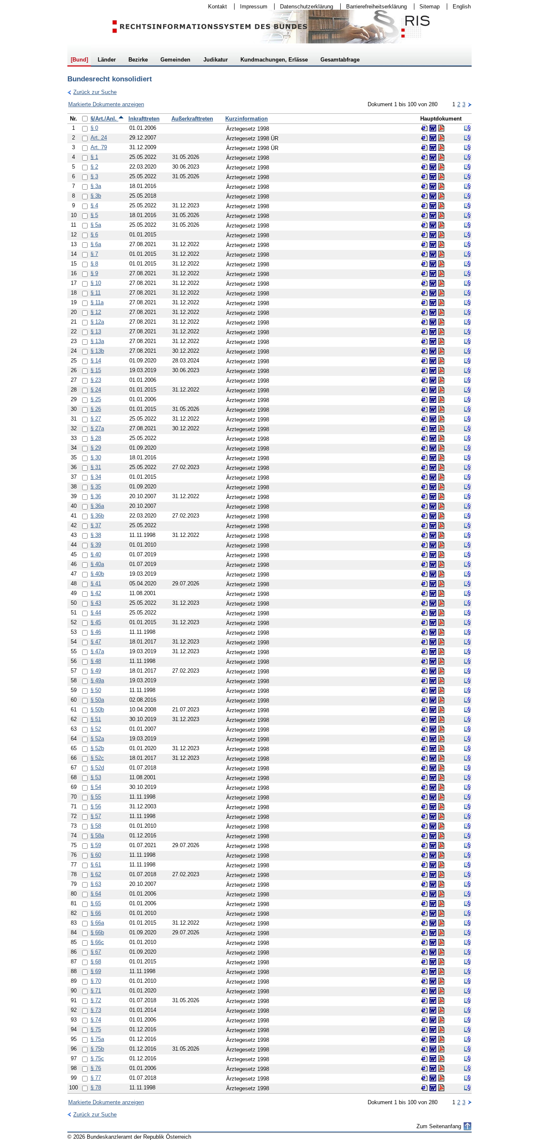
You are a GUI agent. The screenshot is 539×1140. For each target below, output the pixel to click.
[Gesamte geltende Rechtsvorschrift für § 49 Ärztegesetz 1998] (467, 671)
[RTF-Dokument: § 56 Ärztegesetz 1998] (433, 806)
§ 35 (96, 486)
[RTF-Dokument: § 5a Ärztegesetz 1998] (433, 225)
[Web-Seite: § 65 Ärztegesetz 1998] (424, 903)
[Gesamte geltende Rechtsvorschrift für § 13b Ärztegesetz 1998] (467, 351)
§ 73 (96, 1010)
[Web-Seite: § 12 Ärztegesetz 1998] (424, 312)
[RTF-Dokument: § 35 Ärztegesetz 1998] (433, 486)
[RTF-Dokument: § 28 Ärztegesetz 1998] (433, 438)
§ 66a (97, 923)
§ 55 (96, 797)
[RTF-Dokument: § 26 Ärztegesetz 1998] (433, 409)
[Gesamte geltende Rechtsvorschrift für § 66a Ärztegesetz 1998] (467, 923)
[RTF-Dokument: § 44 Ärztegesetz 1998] (433, 612)
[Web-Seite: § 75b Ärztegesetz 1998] (424, 1049)
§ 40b (97, 574)
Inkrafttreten (144, 118)
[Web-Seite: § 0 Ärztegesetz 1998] (424, 128)
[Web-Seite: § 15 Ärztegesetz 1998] (424, 370)
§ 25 (96, 399)
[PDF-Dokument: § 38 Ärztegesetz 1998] (441, 535)
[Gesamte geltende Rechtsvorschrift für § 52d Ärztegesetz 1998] (467, 767)
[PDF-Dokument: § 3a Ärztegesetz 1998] (441, 186)
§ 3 (94, 176)
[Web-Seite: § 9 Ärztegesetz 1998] (424, 273)
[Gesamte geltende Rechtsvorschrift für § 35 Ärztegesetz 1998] (467, 486)
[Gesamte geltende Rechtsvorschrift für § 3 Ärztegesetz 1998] (467, 176)
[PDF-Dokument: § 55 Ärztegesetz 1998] (441, 797)
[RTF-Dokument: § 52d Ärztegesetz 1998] (433, 767)
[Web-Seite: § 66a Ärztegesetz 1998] (424, 923)
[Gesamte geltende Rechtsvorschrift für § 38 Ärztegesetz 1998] (467, 535)
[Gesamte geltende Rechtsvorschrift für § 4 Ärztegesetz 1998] (467, 205)
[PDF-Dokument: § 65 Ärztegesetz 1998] (441, 903)
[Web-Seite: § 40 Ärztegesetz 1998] (424, 554)
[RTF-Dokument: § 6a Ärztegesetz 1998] (433, 244)
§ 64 (96, 894)
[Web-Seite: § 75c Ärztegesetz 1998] (424, 1058)
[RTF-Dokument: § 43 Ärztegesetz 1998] (433, 603)
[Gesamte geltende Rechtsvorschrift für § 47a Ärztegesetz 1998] (467, 651)
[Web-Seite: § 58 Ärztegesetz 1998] (424, 826)
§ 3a (96, 186)
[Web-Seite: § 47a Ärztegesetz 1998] (424, 651)
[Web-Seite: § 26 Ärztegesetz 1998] (424, 409)
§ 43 (96, 603)
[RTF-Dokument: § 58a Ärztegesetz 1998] (433, 835)
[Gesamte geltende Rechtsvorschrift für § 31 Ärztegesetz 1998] (467, 467)
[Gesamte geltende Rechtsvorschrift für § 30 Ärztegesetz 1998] (467, 457)
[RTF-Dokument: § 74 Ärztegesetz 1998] (433, 1020)
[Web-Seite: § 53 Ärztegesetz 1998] (424, 777)
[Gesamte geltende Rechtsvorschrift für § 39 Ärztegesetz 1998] (467, 545)
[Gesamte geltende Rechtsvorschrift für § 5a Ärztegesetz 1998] (467, 225)
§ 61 (96, 864)
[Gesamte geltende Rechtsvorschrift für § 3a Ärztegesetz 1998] (467, 186)
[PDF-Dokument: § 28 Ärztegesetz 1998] (441, 438)
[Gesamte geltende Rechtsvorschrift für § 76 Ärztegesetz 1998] (467, 1068)
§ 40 (96, 554)
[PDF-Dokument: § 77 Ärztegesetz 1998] (441, 1078)
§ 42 (96, 593)
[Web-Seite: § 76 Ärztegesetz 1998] (424, 1068)
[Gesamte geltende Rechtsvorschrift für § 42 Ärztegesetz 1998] (467, 593)
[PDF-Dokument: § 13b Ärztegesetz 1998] (441, 351)
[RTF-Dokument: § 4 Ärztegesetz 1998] (433, 205)
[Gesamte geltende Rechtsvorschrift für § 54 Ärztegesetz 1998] (467, 787)
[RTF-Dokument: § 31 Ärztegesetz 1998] (433, 467)
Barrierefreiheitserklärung (374, 6)
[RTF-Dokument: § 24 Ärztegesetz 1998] (433, 389)
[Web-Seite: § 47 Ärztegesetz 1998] (424, 641)
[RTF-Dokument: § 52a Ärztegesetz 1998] (433, 738)
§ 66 (96, 913)
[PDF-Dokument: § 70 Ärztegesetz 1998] (441, 981)
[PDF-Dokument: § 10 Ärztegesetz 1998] (441, 283)
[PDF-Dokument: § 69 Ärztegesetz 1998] (441, 971)
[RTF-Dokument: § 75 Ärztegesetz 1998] (433, 1029)
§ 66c (97, 942)
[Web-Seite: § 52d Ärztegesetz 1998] (424, 767)
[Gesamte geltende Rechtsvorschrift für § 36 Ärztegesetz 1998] (467, 496)
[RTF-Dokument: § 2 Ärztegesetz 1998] (433, 167)
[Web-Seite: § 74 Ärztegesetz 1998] (424, 1020)
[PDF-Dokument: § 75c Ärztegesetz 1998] (441, 1058)
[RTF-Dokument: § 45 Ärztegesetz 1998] (433, 622)
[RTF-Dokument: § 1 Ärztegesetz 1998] (433, 157)
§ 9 (94, 273)
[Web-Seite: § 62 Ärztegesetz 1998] (424, 874)
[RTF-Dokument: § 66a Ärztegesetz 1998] (433, 923)
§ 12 (96, 312)
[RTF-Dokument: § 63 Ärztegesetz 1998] (433, 884)
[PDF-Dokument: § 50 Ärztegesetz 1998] (441, 690)
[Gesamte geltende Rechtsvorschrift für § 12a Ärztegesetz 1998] (467, 322)
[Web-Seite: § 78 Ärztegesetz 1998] (424, 1087)
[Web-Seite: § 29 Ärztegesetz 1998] (424, 448)
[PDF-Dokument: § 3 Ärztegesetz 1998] (441, 176)
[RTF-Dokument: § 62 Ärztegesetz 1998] (433, 874)
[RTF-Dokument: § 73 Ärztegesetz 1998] (433, 1010)
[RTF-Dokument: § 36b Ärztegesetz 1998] (433, 515)
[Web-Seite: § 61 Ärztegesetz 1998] (424, 864)
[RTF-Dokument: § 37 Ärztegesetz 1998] (433, 525)
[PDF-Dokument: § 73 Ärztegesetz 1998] (441, 1010)
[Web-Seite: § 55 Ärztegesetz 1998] (424, 797)
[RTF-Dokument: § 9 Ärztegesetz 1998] (433, 273)
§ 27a (97, 428)
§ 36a (97, 506)
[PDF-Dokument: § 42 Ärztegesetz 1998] (441, 593)
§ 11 (96, 293)
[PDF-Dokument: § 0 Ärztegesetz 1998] (441, 128)
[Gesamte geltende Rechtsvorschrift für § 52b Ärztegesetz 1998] (467, 748)
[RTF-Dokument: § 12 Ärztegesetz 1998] (433, 312)
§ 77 (96, 1078)
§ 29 (96, 448)
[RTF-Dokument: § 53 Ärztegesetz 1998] (433, 777)
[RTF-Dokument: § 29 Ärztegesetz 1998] (433, 448)
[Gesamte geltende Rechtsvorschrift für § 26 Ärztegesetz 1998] (467, 409)
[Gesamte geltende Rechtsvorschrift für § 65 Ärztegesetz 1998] (467, 903)
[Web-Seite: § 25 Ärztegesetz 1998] (424, 399)
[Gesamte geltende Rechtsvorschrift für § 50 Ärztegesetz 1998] (467, 690)
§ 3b (96, 196)
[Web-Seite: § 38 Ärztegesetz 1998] (424, 535)
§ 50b (97, 709)
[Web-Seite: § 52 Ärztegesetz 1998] (424, 729)
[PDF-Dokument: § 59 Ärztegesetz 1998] (441, 845)
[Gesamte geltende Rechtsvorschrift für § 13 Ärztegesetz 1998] (467, 331)
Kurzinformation (246, 118)
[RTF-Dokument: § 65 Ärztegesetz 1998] (433, 903)
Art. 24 (99, 137)
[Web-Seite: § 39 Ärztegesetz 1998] (424, 545)
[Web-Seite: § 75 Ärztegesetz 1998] (424, 1029)
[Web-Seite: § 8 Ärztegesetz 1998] (424, 263)
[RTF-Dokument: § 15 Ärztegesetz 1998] (433, 370)
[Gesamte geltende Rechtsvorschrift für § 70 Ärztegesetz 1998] (467, 981)
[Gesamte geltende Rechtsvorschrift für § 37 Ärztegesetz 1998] (467, 525)
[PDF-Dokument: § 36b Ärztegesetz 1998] (441, 515)
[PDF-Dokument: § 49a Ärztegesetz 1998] (441, 680)
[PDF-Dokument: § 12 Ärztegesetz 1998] (441, 312)
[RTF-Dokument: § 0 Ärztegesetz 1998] (433, 128)
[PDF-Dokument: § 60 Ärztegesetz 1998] (441, 855)
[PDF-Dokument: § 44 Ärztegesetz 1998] (441, 612)
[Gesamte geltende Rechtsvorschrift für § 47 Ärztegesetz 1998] (467, 641)
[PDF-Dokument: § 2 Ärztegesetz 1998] (441, 167)
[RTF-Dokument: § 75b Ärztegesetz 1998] (433, 1049)
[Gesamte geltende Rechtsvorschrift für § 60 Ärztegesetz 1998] (467, 855)
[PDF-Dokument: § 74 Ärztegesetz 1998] (441, 1020)
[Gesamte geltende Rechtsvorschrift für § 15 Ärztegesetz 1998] (467, 370)
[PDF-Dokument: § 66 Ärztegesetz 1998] (441, 913)
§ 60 (96, 855)
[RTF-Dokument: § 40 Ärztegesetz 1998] (433, 554)
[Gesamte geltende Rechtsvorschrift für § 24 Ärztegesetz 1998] (467, 389)
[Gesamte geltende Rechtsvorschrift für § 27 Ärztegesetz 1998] (467, 419)
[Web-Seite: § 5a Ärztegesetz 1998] (424, 225)
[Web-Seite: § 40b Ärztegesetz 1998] (424, 574)
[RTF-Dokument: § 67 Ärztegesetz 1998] (433, 952)
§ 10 (96, 283)
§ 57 (96, 816)
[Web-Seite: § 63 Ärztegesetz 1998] (424, 884)
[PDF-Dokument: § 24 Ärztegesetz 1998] (441, 389)
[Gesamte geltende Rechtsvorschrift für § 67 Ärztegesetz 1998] (467, 952)
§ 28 (96, 438)
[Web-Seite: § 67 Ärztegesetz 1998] (424, 952)
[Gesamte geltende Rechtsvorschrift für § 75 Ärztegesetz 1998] (467, 1029)
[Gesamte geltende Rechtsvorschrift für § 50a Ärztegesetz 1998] (467, 700)
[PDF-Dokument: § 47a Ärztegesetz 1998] (441, 651)
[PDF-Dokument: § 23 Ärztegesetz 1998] (441, 380)
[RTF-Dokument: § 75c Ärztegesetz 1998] (433, 1058)
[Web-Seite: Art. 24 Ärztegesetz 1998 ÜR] (424, 137)
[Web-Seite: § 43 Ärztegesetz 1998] (424, 603)
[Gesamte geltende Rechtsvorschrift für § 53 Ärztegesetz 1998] (467, 777)
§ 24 (96, 389)
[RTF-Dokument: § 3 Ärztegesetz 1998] (433, 176)
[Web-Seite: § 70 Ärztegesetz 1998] (424, 981)
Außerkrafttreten (192, 118)
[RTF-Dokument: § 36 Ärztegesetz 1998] (433, 496)
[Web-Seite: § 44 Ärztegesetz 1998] (424, 612)
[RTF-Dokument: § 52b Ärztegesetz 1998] (433, 748)
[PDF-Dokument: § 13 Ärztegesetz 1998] (441, 331)
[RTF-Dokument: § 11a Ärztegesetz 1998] (433, 302)
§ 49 (96, 671)
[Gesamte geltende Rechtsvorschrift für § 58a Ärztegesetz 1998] (467, 835)
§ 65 (96, 903)
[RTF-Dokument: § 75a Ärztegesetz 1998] (433, 1039)
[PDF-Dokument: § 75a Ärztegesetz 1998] (441, 1039)
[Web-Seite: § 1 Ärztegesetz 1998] (424, 157)
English (462, 6)
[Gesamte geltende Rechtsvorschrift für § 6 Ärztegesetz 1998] (467, 234)
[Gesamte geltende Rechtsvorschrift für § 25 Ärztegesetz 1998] (467, 399)
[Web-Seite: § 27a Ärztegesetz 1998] (424, 428)
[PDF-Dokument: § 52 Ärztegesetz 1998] (441, 729)
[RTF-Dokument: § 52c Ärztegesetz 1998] (433, 758)
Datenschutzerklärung (304, 6)
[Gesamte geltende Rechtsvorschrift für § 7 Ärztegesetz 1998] (467, 254)
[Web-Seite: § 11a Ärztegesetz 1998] (424, 302)
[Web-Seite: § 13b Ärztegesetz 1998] (424, 351)
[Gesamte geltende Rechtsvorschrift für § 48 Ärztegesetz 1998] (467, 661)
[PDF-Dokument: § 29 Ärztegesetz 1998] (441, 448)
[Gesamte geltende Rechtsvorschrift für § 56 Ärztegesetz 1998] (467, 806)
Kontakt (215, 6)
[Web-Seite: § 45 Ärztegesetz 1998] (424, 622)
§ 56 (96, 806)
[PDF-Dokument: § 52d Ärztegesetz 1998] (441, 767)
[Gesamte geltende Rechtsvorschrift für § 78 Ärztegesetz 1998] (467, 1087)
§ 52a (97, 738)
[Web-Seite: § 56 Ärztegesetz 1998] (424, 806)
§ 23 (96, 380)
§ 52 (96, 729)
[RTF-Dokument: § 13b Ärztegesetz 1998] (433, 351)
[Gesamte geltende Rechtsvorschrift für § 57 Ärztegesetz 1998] (467, 816)
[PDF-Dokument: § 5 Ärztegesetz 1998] (441, 215)
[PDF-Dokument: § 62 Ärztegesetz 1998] (441, 874)
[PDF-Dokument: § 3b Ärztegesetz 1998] (441, 196)
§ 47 (96, 641)
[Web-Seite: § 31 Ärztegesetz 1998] (424, 467)
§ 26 (96, 409)
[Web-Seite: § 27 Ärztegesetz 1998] (424, 419)
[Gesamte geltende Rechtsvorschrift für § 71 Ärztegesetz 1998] (467, 990)
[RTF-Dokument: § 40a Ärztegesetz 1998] (433, 564)
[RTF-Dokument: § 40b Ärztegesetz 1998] (433, 574)
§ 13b (97, 351)
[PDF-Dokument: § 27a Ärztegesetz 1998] (441, 428)
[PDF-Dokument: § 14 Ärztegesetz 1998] (441, 360)
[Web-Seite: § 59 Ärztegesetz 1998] (424, 845)
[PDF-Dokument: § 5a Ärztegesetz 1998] (441, 225)
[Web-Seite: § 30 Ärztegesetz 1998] (424, 457)
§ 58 (96, 826)
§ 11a (97, 302)
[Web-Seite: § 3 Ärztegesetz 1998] (424, 176)
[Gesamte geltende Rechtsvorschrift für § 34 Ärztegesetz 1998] (467, 477)
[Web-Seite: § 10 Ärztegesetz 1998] (424, 283)
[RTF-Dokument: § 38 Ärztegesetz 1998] (433, 535)
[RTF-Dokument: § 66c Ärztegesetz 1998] (433, 942)
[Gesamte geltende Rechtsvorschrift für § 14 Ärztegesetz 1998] (467, 360)
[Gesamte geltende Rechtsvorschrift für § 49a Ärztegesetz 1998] (467, 680)
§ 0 (94, 128)
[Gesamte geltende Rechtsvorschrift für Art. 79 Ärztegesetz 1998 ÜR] (467, 147)
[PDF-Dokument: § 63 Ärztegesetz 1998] (441, 884)
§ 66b (97, 932)
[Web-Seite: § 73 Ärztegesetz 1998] (424, 1010)
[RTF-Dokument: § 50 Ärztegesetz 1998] (433, 690)
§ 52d (97, 767)
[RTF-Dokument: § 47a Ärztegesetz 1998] (433, 651)
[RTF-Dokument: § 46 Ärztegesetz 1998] (433, 632)
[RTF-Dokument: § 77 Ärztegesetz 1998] (433, 1078)
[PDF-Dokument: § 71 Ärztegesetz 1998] (441, 990)
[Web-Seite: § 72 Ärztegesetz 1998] (424, 1000)
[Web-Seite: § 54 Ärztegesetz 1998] (424, 787)
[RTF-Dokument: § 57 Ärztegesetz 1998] (433, 816)
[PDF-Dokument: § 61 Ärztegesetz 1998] (441, 864)
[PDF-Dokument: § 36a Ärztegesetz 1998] (441, 506)
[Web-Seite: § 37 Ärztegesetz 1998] (424, 525)
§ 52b (97, 748)
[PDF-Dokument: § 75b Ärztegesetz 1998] (441, 1049)
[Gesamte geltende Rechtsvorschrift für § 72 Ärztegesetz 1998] (467, 1000)
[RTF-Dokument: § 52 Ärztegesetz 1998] (433, 729)
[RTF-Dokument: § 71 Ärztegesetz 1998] (433, 990)
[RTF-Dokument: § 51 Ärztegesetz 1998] (433, 719)
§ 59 (96, 845)
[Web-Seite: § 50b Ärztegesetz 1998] (424, 709)
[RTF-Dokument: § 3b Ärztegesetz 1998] (433, 196)
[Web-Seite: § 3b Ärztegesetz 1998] (424, 196)
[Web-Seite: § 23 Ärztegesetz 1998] (424, 380)
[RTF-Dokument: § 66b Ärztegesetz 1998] (433, 932)
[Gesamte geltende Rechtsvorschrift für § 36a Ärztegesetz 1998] (467, 506)
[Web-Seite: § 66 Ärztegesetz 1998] (424, 913)
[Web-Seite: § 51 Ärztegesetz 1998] (424, 719)
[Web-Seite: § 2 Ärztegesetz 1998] (424, 167)
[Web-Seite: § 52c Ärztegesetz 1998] (424, 758)
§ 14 (96, 360)
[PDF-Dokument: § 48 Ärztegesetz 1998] (441, 661)
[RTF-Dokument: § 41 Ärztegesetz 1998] (433, 583)
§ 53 (96, 777)
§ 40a (97, 564)
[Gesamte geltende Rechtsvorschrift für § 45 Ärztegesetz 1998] (467, 622)
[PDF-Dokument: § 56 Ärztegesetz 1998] (441, 806)
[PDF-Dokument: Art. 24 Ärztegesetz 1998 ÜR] (441, 137)
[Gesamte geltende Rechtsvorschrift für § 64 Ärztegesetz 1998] (467, 894)
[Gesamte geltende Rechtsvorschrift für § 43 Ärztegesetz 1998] (467, 603)
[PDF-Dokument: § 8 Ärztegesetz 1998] (441, 263)
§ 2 (94, 167)
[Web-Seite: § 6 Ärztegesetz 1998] (424, 234)
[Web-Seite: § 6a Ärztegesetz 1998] (424, 244)
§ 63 (96, 884)
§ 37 (96, 525)
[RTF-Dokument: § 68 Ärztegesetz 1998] (433, 961)
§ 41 (96, 583)
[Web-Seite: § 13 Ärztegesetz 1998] (424, 331)
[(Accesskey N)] (469, 104)
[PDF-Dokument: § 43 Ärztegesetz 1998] (441, 603)
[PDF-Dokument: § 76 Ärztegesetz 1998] (441, 1068)
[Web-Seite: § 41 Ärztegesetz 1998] (424, 583)
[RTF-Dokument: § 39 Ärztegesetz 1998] (433, 545)
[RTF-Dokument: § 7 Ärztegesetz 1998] (433, 254)
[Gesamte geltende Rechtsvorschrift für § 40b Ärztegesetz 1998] (467, 574)
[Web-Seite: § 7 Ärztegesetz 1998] (424, 254)
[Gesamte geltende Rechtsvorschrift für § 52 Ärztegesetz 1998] (467, 729)
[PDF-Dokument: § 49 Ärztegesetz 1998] (441, 671)
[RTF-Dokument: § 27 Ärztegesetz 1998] (433, 419)
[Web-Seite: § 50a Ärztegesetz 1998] (424, 700)
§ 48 (96, 661)
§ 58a (97, 835)
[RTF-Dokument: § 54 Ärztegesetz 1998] (433, 787)
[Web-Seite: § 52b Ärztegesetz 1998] (424, 748)
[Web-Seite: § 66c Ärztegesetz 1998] (424, 942)
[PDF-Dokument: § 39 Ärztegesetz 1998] (441, 545)
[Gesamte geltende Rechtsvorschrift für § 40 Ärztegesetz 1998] (467, 554)
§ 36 (96, 496)
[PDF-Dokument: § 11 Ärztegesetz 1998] (441, 293)
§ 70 (96, 981)
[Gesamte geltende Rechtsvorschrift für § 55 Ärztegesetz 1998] (467, 797)
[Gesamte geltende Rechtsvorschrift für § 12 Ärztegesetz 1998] (467, 312)
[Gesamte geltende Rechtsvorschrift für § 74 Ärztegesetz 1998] (467, 1020)
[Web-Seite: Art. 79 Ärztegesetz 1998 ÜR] (424, 147)
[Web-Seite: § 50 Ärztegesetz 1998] (424, 690)
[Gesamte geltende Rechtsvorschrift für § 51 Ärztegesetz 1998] (467, 719)
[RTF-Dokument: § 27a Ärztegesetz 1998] (433, 428)
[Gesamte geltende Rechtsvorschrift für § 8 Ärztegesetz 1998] (467, 263)
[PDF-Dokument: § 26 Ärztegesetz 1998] (441, 409)
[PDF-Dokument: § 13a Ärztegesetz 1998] (441, 341)
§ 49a (97, 680)
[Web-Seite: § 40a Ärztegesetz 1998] (424, 564)
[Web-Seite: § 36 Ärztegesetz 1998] (424, 496)
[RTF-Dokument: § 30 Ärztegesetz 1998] (433, 457)
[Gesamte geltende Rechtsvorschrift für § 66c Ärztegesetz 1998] (467, 942)
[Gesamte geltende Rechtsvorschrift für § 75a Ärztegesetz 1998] (467, 1039)
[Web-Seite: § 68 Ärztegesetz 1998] (424, 961)
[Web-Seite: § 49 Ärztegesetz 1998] (424, 671)
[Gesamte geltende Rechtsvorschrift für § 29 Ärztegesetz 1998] (467, 448)
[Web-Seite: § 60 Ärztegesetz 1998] (424, 855)
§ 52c (97, 758)
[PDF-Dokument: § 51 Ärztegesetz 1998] (441, 719)
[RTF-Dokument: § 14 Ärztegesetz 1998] (433, 360)
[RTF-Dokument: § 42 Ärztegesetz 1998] (433, 593)
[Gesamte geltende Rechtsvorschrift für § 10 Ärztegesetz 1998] (467, 283)
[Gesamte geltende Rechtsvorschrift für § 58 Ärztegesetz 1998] (467, 826)
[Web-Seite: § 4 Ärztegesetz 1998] (424, 205)
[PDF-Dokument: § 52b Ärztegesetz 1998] (441, 748)
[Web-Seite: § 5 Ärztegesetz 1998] (424, 215)
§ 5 (94, 215)
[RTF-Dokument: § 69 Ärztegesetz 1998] (433, 971)
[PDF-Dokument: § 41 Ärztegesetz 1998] (441, 583)
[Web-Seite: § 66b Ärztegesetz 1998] (424, 932)
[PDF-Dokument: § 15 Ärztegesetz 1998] (441, 370)
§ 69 (96, 971)
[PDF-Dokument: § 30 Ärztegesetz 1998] (441, 457)
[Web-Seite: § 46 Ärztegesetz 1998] (424, 632)
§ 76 (96, 1068)
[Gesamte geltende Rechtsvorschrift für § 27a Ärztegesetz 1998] (467, 428)
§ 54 (96, 787)
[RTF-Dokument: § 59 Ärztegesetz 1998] (433, 845)
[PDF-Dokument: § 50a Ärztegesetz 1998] (441, 700)
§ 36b (97, 515)
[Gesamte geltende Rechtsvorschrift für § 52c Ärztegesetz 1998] (467, 758)
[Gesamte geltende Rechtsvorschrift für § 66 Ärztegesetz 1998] (467, 913)
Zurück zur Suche (92, 92)
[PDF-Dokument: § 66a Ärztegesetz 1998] (441, 923)
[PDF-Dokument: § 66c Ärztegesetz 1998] (441, 942)
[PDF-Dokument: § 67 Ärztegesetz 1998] (441, 952)
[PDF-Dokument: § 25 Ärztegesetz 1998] (441, 399)
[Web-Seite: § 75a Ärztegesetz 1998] (424, 1039)
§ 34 (96, 477)
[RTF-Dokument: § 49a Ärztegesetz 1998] (433, 680)
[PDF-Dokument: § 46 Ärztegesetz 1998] (441, 632)
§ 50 (96, 690)
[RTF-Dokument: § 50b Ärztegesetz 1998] (433, 709)
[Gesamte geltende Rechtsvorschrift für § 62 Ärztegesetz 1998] (467, 874)
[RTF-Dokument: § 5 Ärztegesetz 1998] (433, 215)
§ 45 (96, 622)
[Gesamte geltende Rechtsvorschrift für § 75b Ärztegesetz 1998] (467, 1049)
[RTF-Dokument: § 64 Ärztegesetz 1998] (433, 894)
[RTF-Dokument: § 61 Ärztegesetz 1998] (433, 864)
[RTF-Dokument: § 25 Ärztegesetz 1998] (433, 399)
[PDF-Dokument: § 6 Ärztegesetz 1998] (441, 234)
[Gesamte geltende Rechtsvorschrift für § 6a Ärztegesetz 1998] (467, 244)
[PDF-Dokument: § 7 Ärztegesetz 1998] (441, 254)
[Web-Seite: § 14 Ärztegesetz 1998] (424, 360)
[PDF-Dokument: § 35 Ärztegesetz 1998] (441, 486)
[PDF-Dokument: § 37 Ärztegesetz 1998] (441, 525)
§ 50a (97, 700)
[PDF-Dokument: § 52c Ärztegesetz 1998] (441, 758)
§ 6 (94, 234)
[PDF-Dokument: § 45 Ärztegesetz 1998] (441, 622)
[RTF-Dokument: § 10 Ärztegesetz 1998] (433, 283)
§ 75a (97, 1039)
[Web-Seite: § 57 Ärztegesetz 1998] (424, 816)
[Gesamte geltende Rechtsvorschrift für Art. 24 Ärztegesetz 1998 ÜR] (467, 137)
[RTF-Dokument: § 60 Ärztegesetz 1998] (433, 855)
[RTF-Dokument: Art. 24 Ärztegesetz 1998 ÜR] (433, 137)
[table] (269, 603)
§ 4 (94, 205)
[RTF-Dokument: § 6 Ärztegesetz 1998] (433, 234)
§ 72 (96, 1000)
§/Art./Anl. (104, 118)
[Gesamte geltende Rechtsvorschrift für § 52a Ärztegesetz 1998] (467, 738)
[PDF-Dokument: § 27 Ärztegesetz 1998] (441, 419)
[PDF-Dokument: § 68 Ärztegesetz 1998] (441, 961)
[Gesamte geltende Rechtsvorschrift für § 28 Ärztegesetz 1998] (467, 438)
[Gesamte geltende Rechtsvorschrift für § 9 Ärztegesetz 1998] (467, 273)
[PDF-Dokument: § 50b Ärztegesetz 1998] (441, 709)
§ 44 (96, 612)
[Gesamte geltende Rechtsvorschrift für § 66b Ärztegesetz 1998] (467, 932)
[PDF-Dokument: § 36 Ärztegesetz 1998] (441, 496)
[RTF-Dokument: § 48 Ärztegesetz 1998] (433, 661)
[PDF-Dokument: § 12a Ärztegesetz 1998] (441, 322)
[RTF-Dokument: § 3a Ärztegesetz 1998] (433, 186)
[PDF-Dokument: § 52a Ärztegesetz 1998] (441, 738)
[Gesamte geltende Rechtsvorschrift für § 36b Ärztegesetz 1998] (467, 515)
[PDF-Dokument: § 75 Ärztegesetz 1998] (441, 1029)
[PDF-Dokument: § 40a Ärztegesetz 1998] (441, 564)
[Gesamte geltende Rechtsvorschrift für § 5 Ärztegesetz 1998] (467, 215)
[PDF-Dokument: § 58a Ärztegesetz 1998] (441, 835)
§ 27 (96, 419)
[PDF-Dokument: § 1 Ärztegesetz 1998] (441, 157)
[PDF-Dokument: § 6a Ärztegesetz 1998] (441, 244)
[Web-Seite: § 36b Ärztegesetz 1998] (424, 515)
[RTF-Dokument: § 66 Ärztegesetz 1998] (433, 913)
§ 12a (97, 322)
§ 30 (96, 457)
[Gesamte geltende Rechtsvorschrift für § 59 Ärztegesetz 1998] (467, 845)
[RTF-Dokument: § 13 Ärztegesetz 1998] (433, 331)
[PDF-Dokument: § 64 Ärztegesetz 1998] (441, 894)
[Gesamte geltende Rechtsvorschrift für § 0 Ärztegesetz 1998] (467, 128)
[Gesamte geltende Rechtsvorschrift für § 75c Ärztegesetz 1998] (467, 1058)
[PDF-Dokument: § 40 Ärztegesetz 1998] (441, 554)
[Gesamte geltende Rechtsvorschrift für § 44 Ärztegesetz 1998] (467, 612)
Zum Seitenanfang (438, 1126)
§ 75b (97, 1049)
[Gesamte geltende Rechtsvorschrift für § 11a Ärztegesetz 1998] (467, 302)
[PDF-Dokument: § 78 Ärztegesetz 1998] (441, 1087)
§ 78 (96, 1087)
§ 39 (96, 545)
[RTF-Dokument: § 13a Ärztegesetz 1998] (433, 341)
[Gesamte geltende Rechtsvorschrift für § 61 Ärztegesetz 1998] (467, 864)
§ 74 (96, 1020)
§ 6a (96, 244)
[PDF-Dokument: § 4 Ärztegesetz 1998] (441, 205)
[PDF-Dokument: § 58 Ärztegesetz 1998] (441, 826)
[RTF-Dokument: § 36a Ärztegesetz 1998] (433, 506)
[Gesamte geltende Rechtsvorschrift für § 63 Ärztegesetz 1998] (467, 884)
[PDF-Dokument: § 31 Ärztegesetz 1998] (441, 467)
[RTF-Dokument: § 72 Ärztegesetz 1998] (433, 1000)
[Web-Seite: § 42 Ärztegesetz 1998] (424, 593)
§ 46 (96, 632)
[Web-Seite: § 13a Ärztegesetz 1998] (424, 341)
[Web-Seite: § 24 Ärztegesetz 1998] (424, 389)
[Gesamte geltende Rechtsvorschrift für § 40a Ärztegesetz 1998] (467, 564)
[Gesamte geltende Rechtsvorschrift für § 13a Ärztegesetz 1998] (467, 341)
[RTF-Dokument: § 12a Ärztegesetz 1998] (433, 322)
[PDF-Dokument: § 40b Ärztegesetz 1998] (441, 574)
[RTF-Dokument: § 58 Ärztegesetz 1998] (433, 826)
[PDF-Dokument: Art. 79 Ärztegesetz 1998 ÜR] (441, 147)
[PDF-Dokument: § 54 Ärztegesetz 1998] (441, 787)
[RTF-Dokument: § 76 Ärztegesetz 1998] (433, 1068)
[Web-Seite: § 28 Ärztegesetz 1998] (424, 438)
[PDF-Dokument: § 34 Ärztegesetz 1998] (441, 477)
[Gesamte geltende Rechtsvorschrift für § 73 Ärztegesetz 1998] (467, 1010)
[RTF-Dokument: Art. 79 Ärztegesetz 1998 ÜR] (433, 147)
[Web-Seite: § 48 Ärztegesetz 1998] (424, 661)
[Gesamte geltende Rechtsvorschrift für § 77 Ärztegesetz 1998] (467, 1078)
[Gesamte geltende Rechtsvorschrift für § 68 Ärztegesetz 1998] (467, 961)
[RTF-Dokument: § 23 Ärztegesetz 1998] (433, 380)
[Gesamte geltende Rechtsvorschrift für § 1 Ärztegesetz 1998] (467, 157)
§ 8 (94, 263)
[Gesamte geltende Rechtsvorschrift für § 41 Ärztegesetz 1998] (467, 583)
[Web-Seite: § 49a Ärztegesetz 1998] (424, 680)
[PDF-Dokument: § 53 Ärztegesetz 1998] (441, 777)
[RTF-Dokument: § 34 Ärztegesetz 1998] (433, 477)
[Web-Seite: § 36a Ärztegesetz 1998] (424, 506)
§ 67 (96, 952)
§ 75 (96, 1029)
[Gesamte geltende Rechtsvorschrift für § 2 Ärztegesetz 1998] (467, 167)
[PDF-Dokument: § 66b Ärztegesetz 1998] (441, 932)
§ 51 (96, 719)
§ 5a (96, 225)
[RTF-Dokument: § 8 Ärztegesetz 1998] (433, 263)
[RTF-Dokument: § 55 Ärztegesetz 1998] (433, 797)
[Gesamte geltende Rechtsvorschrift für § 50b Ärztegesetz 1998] (467, 709)
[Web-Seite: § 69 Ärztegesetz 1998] (424, 971)
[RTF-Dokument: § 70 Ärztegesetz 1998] (433, 981)
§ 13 (96, 331)
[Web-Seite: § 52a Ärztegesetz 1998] (424, 738)
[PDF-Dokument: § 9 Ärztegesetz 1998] (441, 273)
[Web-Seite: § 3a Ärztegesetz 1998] (424, 186)
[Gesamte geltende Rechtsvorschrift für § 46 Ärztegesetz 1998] (467, 632)
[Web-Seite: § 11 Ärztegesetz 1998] (424, 293)
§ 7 (94, 254)
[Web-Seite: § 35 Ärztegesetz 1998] (424, 486)
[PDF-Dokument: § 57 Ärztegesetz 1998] (441, 816)
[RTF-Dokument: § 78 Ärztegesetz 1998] (433, 1087)
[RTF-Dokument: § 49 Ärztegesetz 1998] (433, 671)
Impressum (251, 6)
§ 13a (97, 341)
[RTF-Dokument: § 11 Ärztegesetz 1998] (433, 293)
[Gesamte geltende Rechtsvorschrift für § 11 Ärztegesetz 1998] (467, 293)
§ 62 (96, 874)
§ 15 (96, 370)
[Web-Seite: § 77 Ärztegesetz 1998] (424, 1078)
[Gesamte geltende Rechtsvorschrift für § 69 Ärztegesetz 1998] (467, 971)
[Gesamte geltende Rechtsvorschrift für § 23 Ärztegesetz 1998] (467, 380)
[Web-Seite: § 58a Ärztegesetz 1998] (424, 835)
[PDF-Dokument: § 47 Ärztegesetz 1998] (441, 641)
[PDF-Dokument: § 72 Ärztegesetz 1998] (441, 1000)
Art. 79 (99, 147)
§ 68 (96, 961)
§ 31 (96, 467)
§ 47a (97, 651)
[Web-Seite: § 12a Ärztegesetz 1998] (424, 322)
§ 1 (94, 157)
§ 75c (97, 1058)
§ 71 (96, 990)
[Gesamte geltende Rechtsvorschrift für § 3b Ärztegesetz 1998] (467, 196)
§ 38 (96, 535)
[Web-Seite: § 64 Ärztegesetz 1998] (424, 894)
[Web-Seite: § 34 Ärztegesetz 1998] (424, 477)
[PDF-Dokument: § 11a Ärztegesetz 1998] (441, 302)
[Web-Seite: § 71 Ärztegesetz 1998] (424, 990)
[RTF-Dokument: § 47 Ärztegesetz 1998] (433, 641)
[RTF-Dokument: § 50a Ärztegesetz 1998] (433, 700)
